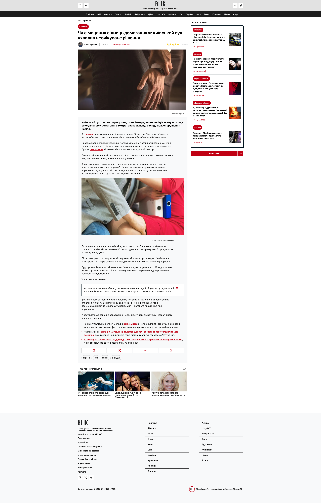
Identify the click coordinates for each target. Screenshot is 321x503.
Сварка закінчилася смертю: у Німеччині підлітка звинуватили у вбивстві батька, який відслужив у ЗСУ (209, 38)
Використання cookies (88, 450)
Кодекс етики (84, 463)
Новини (152, 465)
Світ (181, 14)
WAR (99, 14)
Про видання (84, 438)
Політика (90, 14)
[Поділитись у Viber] (171, 350)
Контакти (82, 472)
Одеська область (201, 78)
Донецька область (201, 103)
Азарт (235, 14)
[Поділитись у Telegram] (145, 350)
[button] (80, 5)
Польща (197, 54)
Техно (206, 14)
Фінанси (108, 14)
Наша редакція (85, 467)
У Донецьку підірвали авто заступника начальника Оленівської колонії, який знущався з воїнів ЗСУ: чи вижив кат (210, 111)
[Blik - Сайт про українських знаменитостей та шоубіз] (83, 424)
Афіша (150, 14)
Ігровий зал (83, 442)
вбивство (198, 30)
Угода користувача (87, 455)
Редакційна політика (87, 459)
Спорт (118, 14)
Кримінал (216, 14)
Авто (198, 14)
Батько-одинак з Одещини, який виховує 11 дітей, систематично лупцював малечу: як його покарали (208, 87)
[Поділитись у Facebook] (94, 350)
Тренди (152, 471)
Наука (227, 14)
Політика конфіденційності (90, 446)
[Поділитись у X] (119, 350)
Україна (189, 14)
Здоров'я (160, 14)
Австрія (197, 127)
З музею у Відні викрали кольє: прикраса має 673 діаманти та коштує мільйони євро (208, 136)
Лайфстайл (139, 14)
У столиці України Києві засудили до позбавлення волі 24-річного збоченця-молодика (133, 339)
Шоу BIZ (127, 14)
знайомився (131, 324)
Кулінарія (172, 14)
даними (89, 134)
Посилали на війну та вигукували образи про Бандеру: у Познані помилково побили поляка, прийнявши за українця (208, 63)
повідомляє (96, 149)
